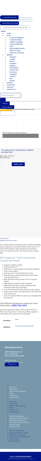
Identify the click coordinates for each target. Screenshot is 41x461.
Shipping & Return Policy (18, 418)
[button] (20, 30)
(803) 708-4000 (10, 360)
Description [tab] (4, 238)
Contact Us (13, 395)
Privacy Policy (14, 424)
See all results (7, 107)
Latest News (14, 397)
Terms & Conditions (16, 416)
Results (4, 103)
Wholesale (13, 389)
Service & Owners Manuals (19, 422)
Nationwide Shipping (17, 391)
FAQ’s (11, 393)
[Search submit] (3, 100)
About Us (12, 387)
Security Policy (14, 426)
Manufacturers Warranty (24, 326)
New (17, 319)
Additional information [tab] (8, 240)
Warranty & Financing (17, 420)
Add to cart (18, 164)
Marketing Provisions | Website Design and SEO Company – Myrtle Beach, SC (20, 458)
